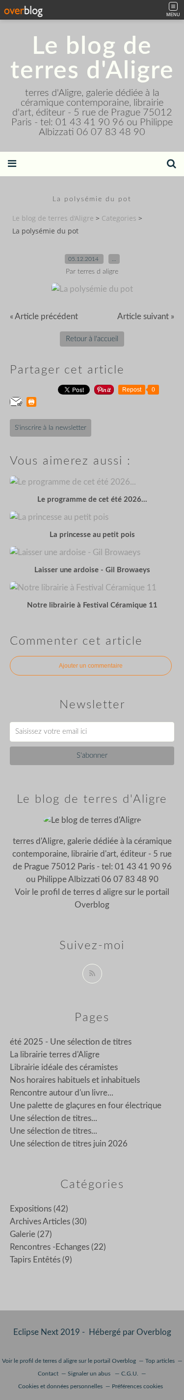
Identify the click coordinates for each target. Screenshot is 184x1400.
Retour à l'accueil (92, 339)
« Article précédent (44, 316)
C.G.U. (129, 1374)
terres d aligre (98, 892)
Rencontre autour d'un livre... (61, 1093)
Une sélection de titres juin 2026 (69, 1144)
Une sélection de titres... (53, 1118)
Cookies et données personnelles (60, 1386)
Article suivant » (145, 316)
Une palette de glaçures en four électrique (85, 1105)
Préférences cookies (137, 1386)
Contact (48, 1374)
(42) (39, 1209)
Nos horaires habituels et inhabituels (75, 1080)
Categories (119, 218)
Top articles (160, 1361)
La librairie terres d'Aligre (55, 1054)
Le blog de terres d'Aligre (92, 58)
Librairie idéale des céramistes (64, 1067)
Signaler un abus (90, 1374)
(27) (31, 1234)
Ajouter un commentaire (91, 665)
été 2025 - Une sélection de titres (70, 1042)
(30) (48, 1221)
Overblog (153, 1332)
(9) (41, 1260)
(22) (58, 1247)
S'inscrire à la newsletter (50, 427)
